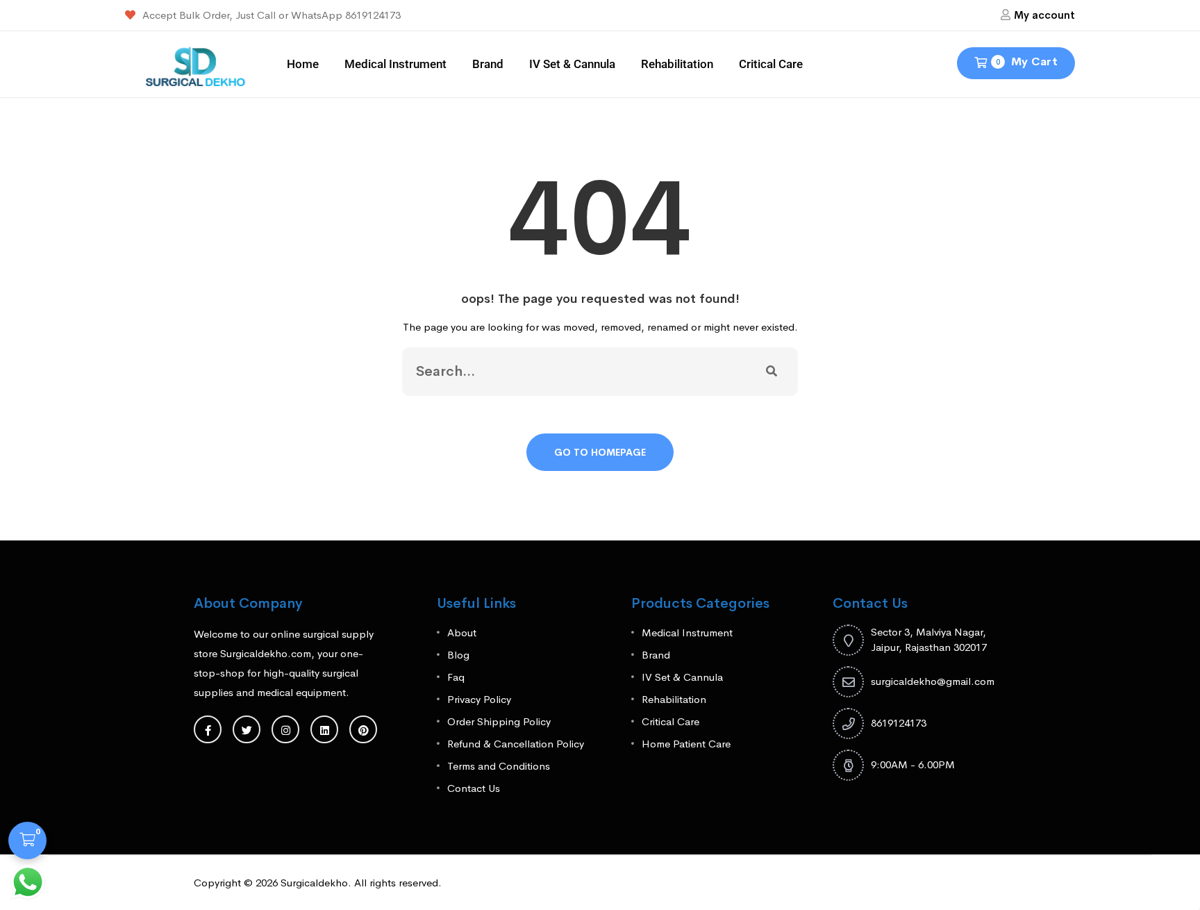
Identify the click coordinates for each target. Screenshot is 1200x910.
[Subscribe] (771, 371)
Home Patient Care (686, 743)
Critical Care (771, 64)
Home (303, 64)
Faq (456, 677)
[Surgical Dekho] (195, 63)
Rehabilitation (677, 64)
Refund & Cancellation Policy (515, 743)
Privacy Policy (479, 699)
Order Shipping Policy (499, 721)
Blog (458, 654)
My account (1044, 15)
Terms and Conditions (498, 765)
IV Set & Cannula (572, 64)
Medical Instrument (395, 64)
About (461, 632)
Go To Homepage (600, 452)
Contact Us (473, 788)
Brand (487, 64)
